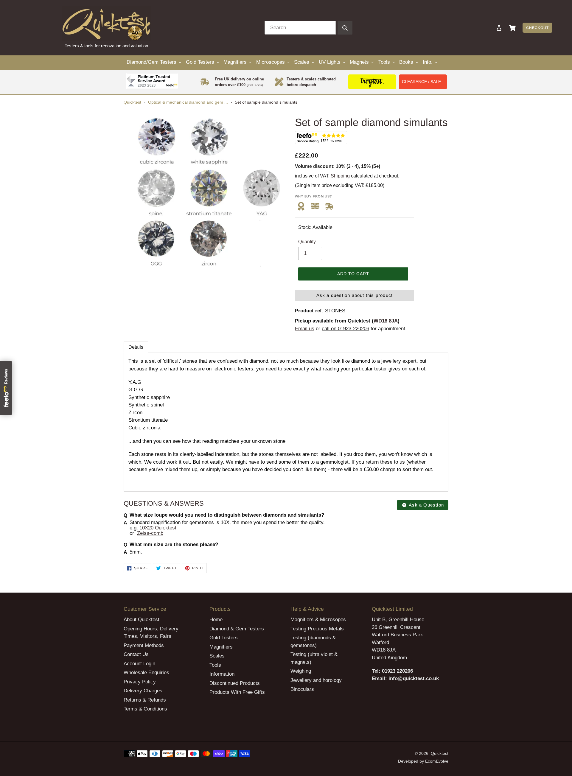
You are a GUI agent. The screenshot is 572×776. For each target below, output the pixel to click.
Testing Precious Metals (317, 629)
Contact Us (136, 654)
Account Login (139, 663)
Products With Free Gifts (237, 692)
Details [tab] (135, 347)
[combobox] (300, 28)
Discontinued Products (234, 683)
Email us (304, 328)
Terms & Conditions (145, 709)
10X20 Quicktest (157, 528)
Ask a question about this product (354, 295)
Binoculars (302, 689)
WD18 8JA (386, 321)
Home (216, 619)
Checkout (537, 28)
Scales (217, 656)
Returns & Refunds (145, 700)
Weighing (300, 671)
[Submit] (345, 28)
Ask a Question (426, 504)
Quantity (307, 241)
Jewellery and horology (316, 680)
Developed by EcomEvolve (423, 761)
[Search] (491, 27)
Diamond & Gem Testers (236, 629)
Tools (215, 665)
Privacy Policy (140, 682)
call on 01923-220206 (345, 328)
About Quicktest (141, 619)
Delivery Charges (143, 691)
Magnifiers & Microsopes (318, 619)
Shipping (340, 175)
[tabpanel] (286, 422)
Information (221, 674)
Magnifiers (221, 647)
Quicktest (132, 102)
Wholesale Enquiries (146, 672)
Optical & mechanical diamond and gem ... (188, 102)
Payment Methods (144, 645)
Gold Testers (223, 638)
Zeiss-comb (150, 533)
